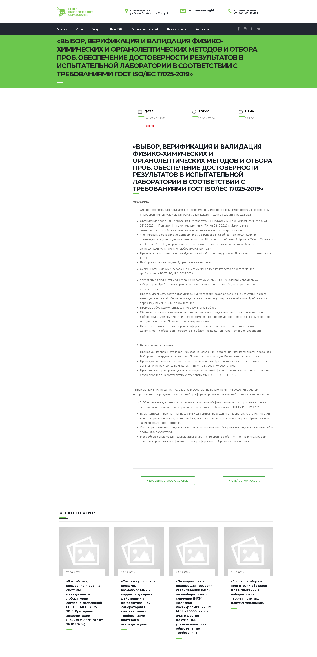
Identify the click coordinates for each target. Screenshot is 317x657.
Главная (62, 29)
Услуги (96, 29)
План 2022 (116, 29)
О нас (79, 29)
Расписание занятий (145, 29)
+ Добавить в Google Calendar (168, 480)
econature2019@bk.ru (203, 10)
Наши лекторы (176, 29)
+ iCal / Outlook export (244, 480)
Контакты (202, 29)
